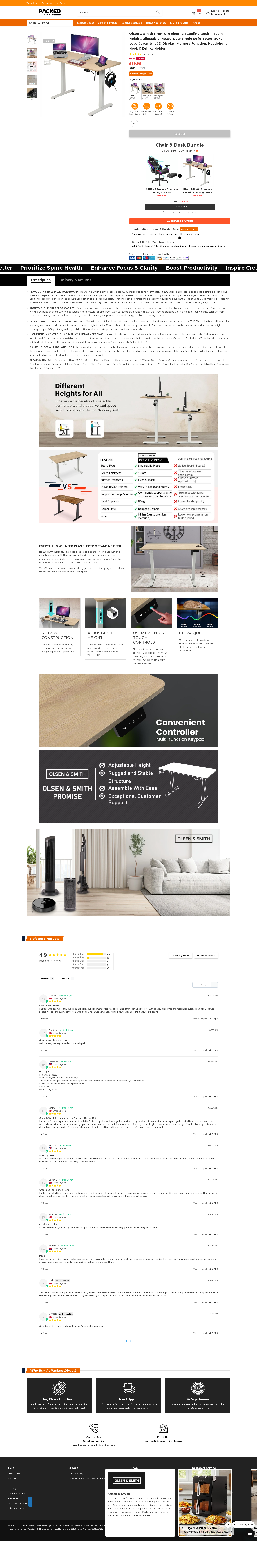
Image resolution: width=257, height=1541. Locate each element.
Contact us (47, 3)
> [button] (136, 1340)
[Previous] (32, 35)
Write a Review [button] (207, 955)
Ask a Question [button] (182, 955)
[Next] (32, 99)
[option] (82, 74)
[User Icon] (208, 12)
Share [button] (45, 1018)
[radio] (135, 91)
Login (214, 10)
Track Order (32, 3)
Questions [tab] (65, 978)
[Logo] (50, 12)
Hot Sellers (61, 3)
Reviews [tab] (45, 978)
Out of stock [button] (180, 206)
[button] (211, 1018)
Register (225, 10)
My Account (218, 14)
